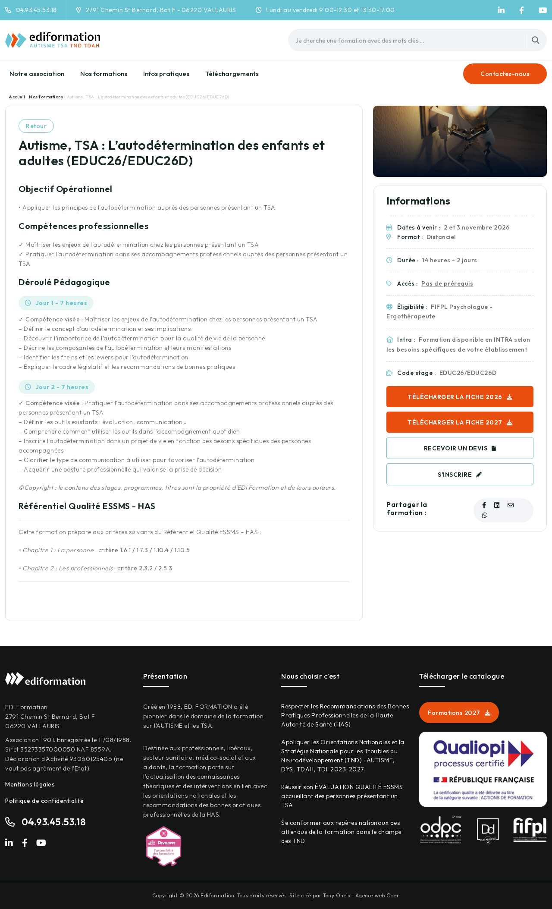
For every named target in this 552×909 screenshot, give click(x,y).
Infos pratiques (166, 73)
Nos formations (103, 73)
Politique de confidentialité (44, 801)
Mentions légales (30, 784)
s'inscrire (455, 474)
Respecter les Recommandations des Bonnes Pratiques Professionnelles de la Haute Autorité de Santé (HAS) (345, 715)
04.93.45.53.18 (36, 10)
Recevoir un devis (456, 448)
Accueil (17, 97)
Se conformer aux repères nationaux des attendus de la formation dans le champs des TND (341, 832)
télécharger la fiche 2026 (455, 397)
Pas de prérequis (447, 283)
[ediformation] (501, 10)
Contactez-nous (505, 74)
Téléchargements (232, 73)
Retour (36, 126)
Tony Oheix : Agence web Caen (361, 895)
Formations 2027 (454, 713)
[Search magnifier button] (535, 40)
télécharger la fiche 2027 (455, 422)
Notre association (36, 73)
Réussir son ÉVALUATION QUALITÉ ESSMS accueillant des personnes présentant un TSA (342, 796)
